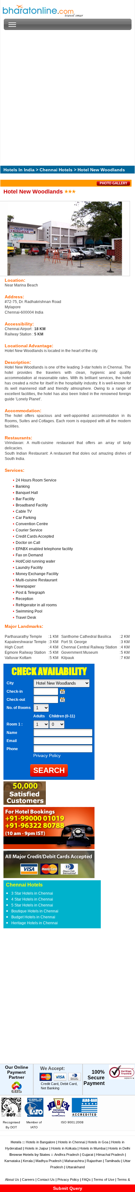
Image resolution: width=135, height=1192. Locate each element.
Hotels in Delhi (119, 1148)
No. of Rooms (19, 708)
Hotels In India (19, 169)
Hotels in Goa (98, 1142)
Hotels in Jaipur (36, 1148)
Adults (39, 716)
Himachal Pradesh (110, 1154)
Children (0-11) (62, 716)
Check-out (16, 699)
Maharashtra (74, 1161)
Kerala (28, 1161)
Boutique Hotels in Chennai (34, 911)
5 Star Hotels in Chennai (32, 905)
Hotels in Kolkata (64, 1148)
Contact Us (46, 1179)
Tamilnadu (112, 1161)
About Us (12, 1179)
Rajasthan (94, 1161)
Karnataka (12, 1161)
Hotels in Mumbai (92, 1148)
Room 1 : (15, 724)
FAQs (86, 1179)
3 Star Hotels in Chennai (32, 893)
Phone (12, 749)
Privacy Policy (68, 1179)
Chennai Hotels (56, 169)
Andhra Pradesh (66, 1154)
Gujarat (87, 1154)
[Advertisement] (67, 97)
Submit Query (67, 1188)
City (10, 683)
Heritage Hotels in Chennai (34, 923)
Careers (28, 1179)
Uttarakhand (75, 1167)
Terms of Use (104, 1179)
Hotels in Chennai (71, 1142)
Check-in (15, 691)
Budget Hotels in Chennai (33, 917)
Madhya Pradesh (48, 1161)
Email (12, 741)
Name (12, 732)
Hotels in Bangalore (40, 1142)
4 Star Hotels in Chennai (32, 899)
